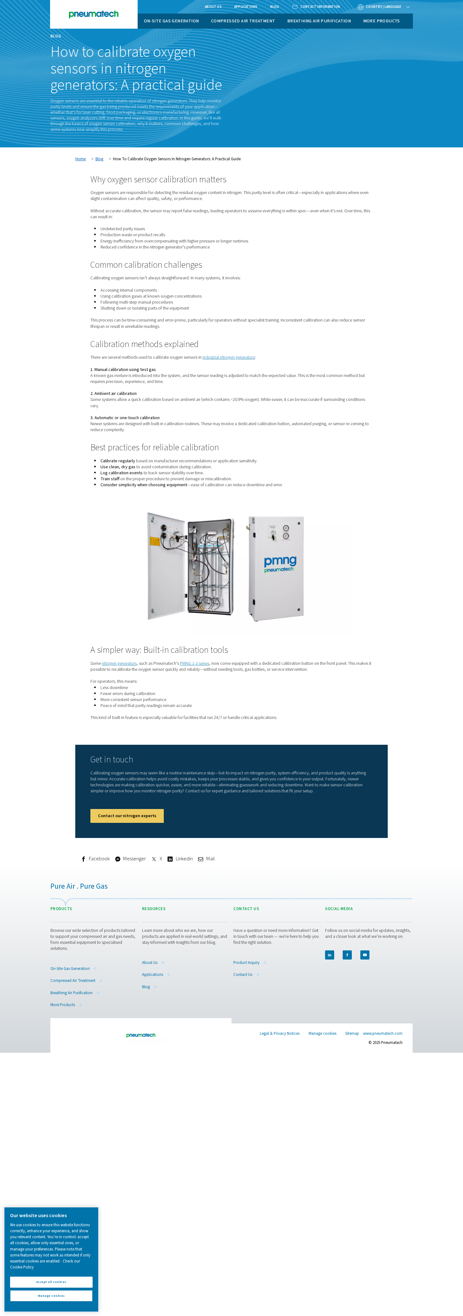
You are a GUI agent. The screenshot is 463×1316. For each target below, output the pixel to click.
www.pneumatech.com (383, 1033)
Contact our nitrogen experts (127, 815)
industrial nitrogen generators (229, 357)
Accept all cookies (51, 1281)
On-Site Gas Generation (171, 21)
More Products (381, 21)
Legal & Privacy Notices (280, 1033)
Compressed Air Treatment (243, 21)
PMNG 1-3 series (194, 663)
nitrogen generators (119, 663)
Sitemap (352, 1033)
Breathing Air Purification (319, 21)
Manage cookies (322, 1034)
